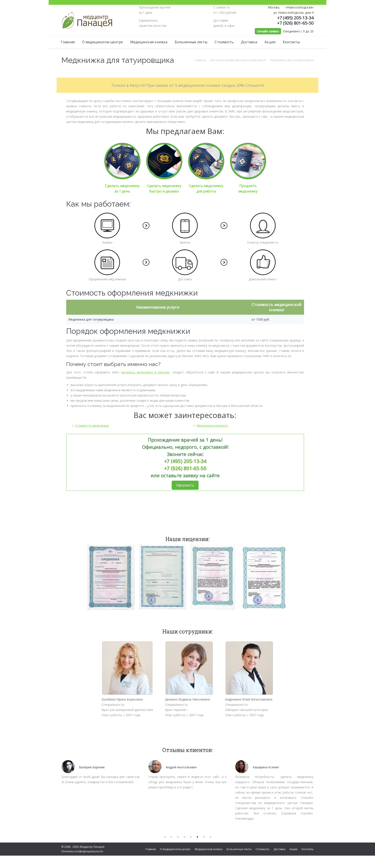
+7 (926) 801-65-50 (295, 23)
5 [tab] (191, 837)
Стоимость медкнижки (92, 425)
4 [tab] (184, 837)
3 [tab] (178, 837)
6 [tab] (197, 837)
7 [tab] (204, 837)
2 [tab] (171, 837)
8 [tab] (210, 837)
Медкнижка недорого (212, 425)
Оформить (185, 485)
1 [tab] (165, 837)
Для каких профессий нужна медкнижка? (238, 60)
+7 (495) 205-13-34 (295, 18)
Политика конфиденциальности (82, 851)
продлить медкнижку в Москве (145, 372)
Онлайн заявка (268, 31)
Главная (200, 60)
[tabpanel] (101, 771)
